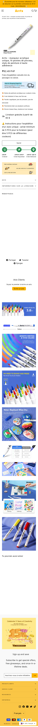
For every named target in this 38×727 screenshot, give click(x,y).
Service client (7, 689)
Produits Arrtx (8, 683)
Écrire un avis (19, 289)
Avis (4, 180)
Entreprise (6, 700)
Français (17, 713)
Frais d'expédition (9, 75)
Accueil (4, 16)
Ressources (6, 694)
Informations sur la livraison (18, 186)
